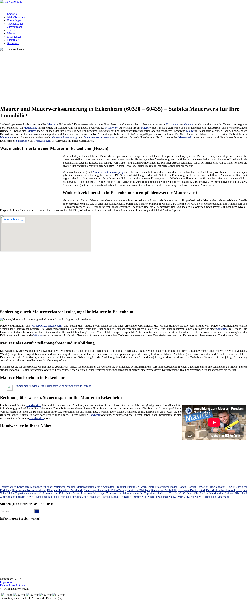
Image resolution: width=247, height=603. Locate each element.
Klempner (13, 43)
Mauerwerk (30, 127)
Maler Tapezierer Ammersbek (24, 493)
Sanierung (21, 140)
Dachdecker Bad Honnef (220, 490)
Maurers (188, 124)
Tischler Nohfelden (143, 496)
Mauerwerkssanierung (64, 137)
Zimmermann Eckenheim (57, 493)
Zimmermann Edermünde (121, 493)
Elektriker (12, 39)
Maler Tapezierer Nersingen (89, 493)
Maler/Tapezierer (17, 17)
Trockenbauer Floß (221, 486)
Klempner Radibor (46, 496)
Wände (37, 335)
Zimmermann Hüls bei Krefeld (17, 496)
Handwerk (172, 124)
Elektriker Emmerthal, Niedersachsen (79, 496)
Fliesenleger (14, 20)
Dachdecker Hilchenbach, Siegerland (208, 496)
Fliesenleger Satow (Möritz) (170, 496)
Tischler (11, 30)
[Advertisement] (111, 76)
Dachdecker (14, 36)
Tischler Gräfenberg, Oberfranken (188, 493)
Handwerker (33, 405)
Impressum (6, 582)
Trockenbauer (15, 23)
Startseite (12, 13)
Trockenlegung (42, 140)
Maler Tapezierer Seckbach (152, 493)
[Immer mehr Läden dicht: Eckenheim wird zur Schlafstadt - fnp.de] (10, 389)
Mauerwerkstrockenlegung (99, 137)
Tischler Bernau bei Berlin (116, 496)
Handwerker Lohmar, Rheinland (228, 493)
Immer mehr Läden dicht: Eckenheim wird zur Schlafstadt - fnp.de (53, 385)
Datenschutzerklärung (12, 585)
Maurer (11, 33)
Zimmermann (15, 26)
